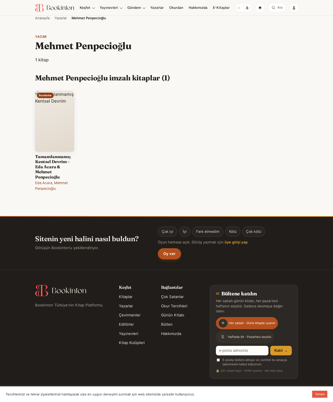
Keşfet (85, 7)
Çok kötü (253, 231)
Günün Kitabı (172, 315)
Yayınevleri (109, 7)
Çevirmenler (129, 315)
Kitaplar (126, 296)
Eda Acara (43, 183)
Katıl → (281, 350)
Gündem (134, 7)
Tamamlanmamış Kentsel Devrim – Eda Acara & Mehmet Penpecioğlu (53, 167)
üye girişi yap (236, 242)
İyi (185, 231)
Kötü (232, 231)
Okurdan (176, 7)
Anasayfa (42, 18)
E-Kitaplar (221, 7)
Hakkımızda (198, 7)
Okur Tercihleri (174, 306)
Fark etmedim (208, 231)
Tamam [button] (320, 394)
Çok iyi (167, 231)
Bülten (167, 324)
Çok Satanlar (172, 296)
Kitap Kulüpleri (132, 342)
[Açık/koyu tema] (260, 7)
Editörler (126, 324)
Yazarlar (157, 7)
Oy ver (169, 253)
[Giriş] (294, 7)
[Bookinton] (54, 8)
